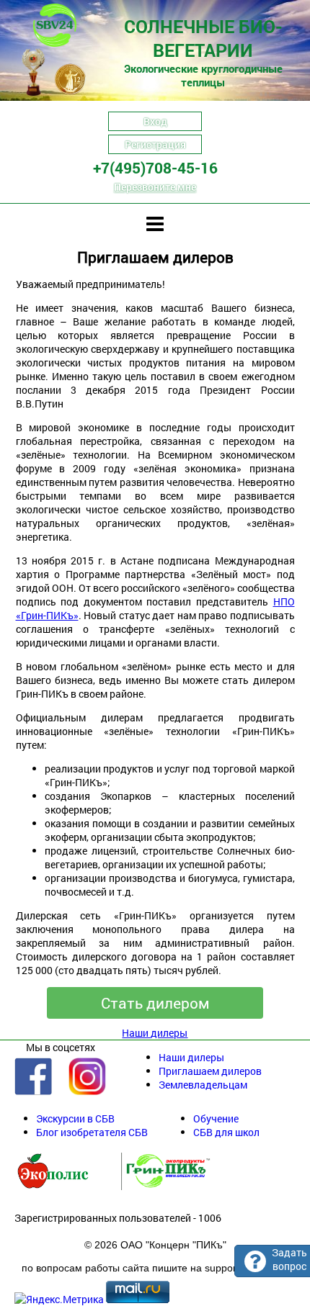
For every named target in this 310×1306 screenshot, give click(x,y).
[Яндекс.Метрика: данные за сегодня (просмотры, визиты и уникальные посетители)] (59, 1299)
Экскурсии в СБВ (75, 1118)
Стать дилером (155, 1003)
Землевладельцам (203, 1084)
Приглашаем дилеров (210, 1071)
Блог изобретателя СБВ (92, 1132)
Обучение (216, 1118)
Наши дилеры (154, 1033)
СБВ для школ (226, 1132)
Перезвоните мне (155, 187)
